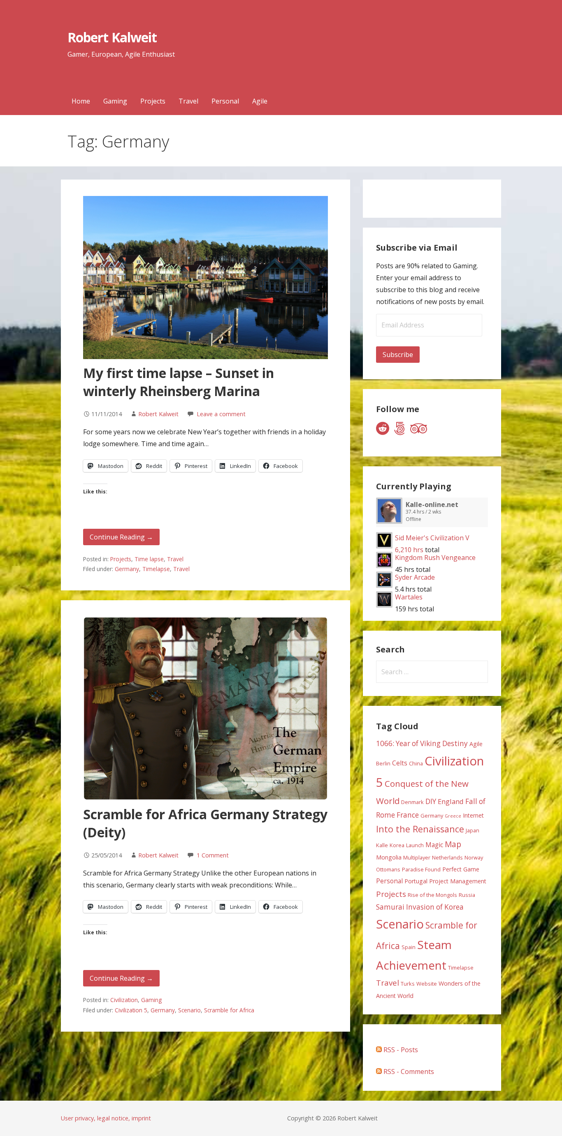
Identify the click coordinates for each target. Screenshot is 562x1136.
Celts (399, 762)
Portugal (415, 881)
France (408, 815)
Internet (473, 815)
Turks (408, 983)
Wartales (409, 596)
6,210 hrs (409, 549)
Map (453, 844)
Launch (415, 845)
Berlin (383, 763)
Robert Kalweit (112, 37)
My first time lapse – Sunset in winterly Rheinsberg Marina (178, 382)
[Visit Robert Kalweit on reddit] (382, 430)
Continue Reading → (121, 537)
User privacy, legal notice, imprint (106, 1118)
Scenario (189, 1010)
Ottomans (388, 869)
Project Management (457, 881)
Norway (473, 857)
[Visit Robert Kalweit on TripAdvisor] (418, 430)
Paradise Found (421, 869)
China (416, 763)
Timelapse (156, 569)
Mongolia (389, 857)
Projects (152, 101)
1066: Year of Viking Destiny (422, 743)
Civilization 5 (131, 1010)
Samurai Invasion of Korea (420, 907)
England (451, 801)
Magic (434, 844)
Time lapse (149, 559)
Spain (409, 947)
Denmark (412, 802)
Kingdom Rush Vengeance (435, 557)
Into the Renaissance (420, 829)
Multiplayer (416, 857)
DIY (430, 801)
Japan (472, 830)
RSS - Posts (400, 1049)
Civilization (124, 1000)
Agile (259, 101)
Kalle (382, 845)
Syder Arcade (415, 577)
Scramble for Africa (229, 1010)
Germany (127, 569)
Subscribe (398, 354)
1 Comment (213, 855)
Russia (467, 895)
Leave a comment (221, 414)
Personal (225, 101)
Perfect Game (460, 869)
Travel (188, 101)
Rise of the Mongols (432, 895)
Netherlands (447, 857)
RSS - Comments (408, 1071)
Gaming (115, 101)
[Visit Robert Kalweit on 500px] (399, 430)
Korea (397, 845)
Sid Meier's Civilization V (432, 537)
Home (81, 101)
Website (426, 983)
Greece (453, 816)
